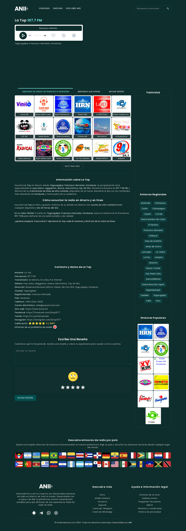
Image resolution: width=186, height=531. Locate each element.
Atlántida (145, 203)
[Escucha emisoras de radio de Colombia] (71, 455)
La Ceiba (160, 252)
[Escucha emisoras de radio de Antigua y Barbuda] (19, 455)
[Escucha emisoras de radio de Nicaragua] (89, 464)
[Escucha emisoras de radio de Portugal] (28, 464)
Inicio (102, 495)
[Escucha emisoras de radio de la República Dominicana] (97, 455)
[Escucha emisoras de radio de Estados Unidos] (115, 464)
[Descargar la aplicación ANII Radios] (34, 513)
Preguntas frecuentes (150, 501)
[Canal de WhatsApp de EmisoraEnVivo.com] (49, 513)
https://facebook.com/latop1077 (43, 312)
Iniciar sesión (116, 91)
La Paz (147, 257)
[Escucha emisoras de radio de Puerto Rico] (19, 464)
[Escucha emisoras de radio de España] (123, 455)
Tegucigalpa (159, 295)
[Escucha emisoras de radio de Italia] (150, 455)
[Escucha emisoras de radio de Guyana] (141, 455)
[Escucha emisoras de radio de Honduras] (80, 464)
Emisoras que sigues (88, 91)
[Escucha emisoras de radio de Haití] (150, 464)
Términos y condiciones (150, 508)
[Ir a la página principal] (45, 488)
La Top (28, 20)
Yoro (158, 301)
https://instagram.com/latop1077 (44, 320)
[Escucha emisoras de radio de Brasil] (54, 455)
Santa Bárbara (153, 279)
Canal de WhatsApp (102, 512)
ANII (130, 522)
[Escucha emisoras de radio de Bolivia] (45, 455)
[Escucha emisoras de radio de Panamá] (97, 464)
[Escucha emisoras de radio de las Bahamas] (132, 464)
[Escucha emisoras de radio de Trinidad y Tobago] (167, 464)
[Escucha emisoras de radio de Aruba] (36, 455)
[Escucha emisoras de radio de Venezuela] (54, 464)
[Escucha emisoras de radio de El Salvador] (62, 464)
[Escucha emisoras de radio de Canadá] (106, 464)
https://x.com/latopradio (36, 316)
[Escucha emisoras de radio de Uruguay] (45, 464)
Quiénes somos (149, 498)
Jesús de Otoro (153, 246)
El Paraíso (153, 225)
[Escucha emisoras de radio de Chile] (62, 455)
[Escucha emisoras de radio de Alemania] (106, 455)
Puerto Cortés (153, 268)
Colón (145, 208)
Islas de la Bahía (153, 241)
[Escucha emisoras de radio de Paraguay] (158, 455)
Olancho (153, 263)
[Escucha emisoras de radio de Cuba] (89, 455)
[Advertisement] (93, 65)
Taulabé (145, 295)
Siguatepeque (153, 290)
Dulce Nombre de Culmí (153, 219)
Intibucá (153, 235)
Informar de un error (149, 495)
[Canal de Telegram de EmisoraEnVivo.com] (41, 513)
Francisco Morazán (153, 230)
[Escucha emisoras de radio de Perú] (167, 455)
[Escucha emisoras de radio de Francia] (132, 455)
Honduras (44, 8)
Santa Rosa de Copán (153, 284)
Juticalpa (146, 252)
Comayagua (158, 208)
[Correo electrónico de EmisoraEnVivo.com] (56, 513)
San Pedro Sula (153, 273)
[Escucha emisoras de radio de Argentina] (28, 455)
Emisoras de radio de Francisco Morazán (45, 91)
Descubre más (73, 8)
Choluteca (160, 203)
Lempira (159, 257)
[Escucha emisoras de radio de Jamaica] (158, 464)
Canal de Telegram (102, 508)
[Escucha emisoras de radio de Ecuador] (115, 455)
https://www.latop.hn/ (37, 309)
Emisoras (58, 8)
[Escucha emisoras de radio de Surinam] (36, 464)
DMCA (150, 505)
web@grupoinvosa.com (48, 305)
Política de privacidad (149, 512)
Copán (147, 214)
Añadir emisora (102, 498)
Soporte (102, 505)
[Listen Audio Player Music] (74, 35)
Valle (148, 301)
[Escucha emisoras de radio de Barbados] (141, 464)
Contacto (102, 501)
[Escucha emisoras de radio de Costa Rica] (80, 455)
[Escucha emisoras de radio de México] (123, 464)
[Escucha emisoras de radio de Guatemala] (71, 464)
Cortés (158, 214)
